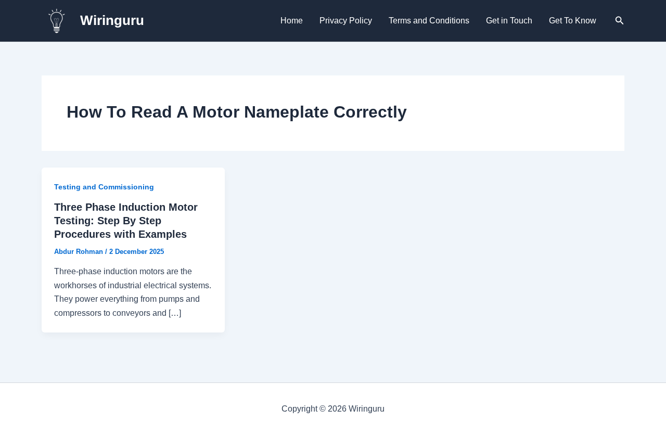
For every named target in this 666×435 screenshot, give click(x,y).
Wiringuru (112, 20)
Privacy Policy (345, 20)
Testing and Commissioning (104, 187)
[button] (619, 21)
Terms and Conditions (429, 20)
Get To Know (572, 20)
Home (291, 20)
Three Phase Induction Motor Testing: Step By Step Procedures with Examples (126, 220)
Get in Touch (509, 20)
